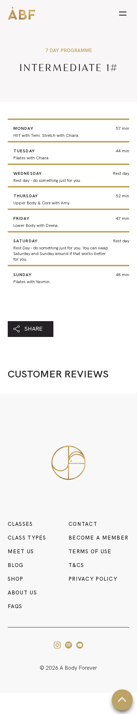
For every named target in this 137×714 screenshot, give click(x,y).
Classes (20, 524)
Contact (82, 524)
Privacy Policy (92, 578)
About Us (22, 592)
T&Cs (76, 565)
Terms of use (89, 551)
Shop (16, 578)
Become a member (98, 537)
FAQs (15, 606)
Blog (16, 565)
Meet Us (21, 551)
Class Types (27, 537)
